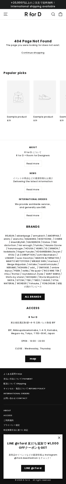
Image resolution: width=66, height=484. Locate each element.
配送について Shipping (15, 383)
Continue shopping (32, 52)
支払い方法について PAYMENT (18, 378)
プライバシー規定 (12, 425)
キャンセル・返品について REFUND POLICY (24, 388)
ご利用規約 (9, 420)
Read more (33, 163)
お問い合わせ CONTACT (15, 398)
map (33, 358)
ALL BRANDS (33, 296)
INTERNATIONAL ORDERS (17, 393)
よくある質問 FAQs (13, 373)
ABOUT (7, 410)
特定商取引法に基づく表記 (16, 430)
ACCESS (8, 415)
